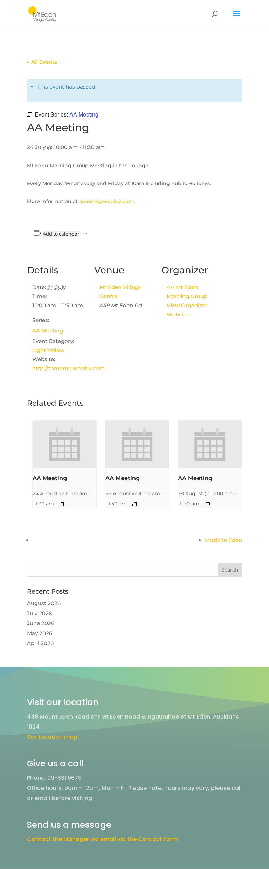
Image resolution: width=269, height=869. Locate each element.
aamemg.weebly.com (106, 201)
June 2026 (40, 623)
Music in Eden (223, 540)
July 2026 (39, 613)
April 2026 (40, 643)
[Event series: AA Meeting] (62, 504)
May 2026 (39, 633)
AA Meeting (47, 330)
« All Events (42, 61)
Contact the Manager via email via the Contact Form (102, 839)
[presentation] (64, 444)
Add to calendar (61, 234)
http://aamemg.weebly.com (68, 368)
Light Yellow (48, 350)
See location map (52, 737)
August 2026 (44, 603)
